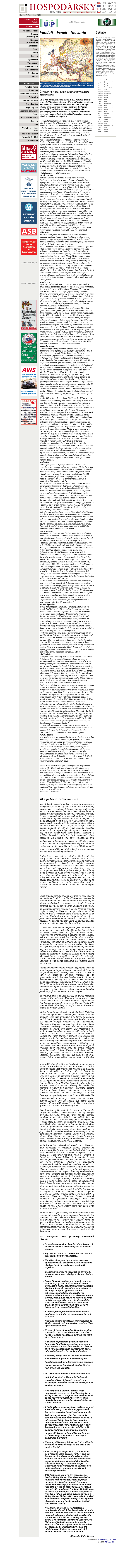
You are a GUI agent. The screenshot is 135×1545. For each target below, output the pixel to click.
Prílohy (35, 22)
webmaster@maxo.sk (107, 1539)
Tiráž (34, 19)
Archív (27, 19)
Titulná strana (31, 87)
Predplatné (33, 73)
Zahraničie (33, 46)
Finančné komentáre (29, 111)
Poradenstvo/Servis (29, 118)
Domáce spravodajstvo (32, 35)
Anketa (35, 76)
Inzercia (34, 56)
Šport (35, 49)
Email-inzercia (31, 70)
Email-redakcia (31, 66)
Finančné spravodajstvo (32, 41)
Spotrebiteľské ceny (29, 134)
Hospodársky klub (30, 137)
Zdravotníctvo (31, 140)
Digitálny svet (32, 107)
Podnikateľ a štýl (30, 100)
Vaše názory (32, 63)
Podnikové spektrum (29, 94)
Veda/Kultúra (32, 104)
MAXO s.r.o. (110, 1542)
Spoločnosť (33, 59)
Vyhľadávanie (31, 26)
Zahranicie (33, 97)
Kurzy (35, 52)
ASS (36, 124)
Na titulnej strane (30, 31)
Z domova (33, 90)
